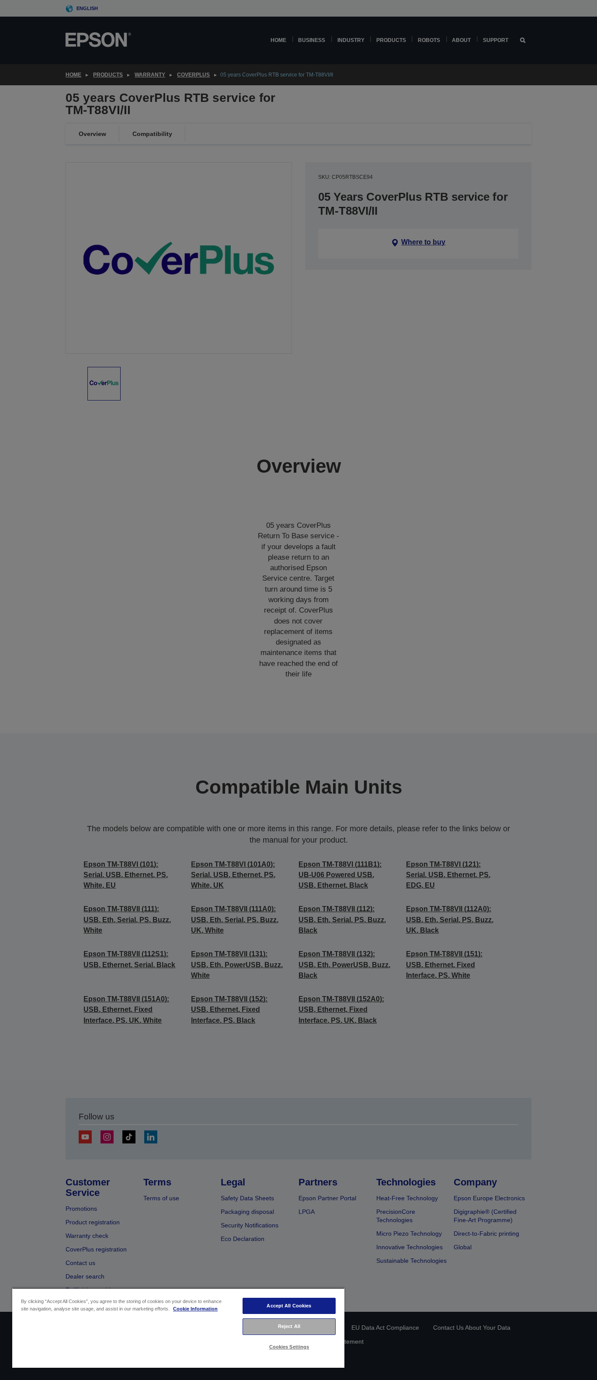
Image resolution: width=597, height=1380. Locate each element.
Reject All (289, 1326)
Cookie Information (195, 1308)
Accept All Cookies (289, 1305)
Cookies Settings (289, 1346)
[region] (178, 1328)
